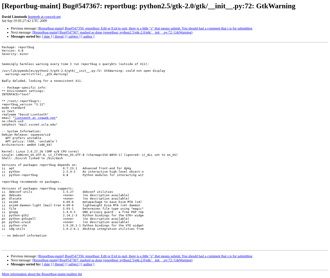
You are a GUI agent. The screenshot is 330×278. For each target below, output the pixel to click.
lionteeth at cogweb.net (44, 17)
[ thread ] (59, 36)
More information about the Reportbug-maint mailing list (42, 274)
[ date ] (47, 36)
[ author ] (87, 36)
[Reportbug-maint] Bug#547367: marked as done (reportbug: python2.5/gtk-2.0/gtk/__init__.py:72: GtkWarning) (112, 32)
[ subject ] (73, 36)
